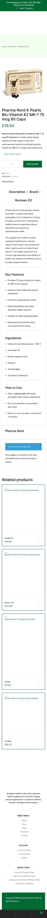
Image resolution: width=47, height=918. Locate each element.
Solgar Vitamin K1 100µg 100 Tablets (20, 619)
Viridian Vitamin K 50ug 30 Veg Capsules (21, 698)
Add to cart (32, 164)
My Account (8, 914)
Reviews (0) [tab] (23, 200)
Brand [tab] (34, 192)
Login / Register (26, 8)
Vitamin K (14, 176)
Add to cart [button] (40, 540)
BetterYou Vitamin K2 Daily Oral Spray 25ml (22, 555)
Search (23, 914)
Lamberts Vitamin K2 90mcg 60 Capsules (22, 490)
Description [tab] (17, 192)
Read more (40, 684)
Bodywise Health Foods (29, 898)
